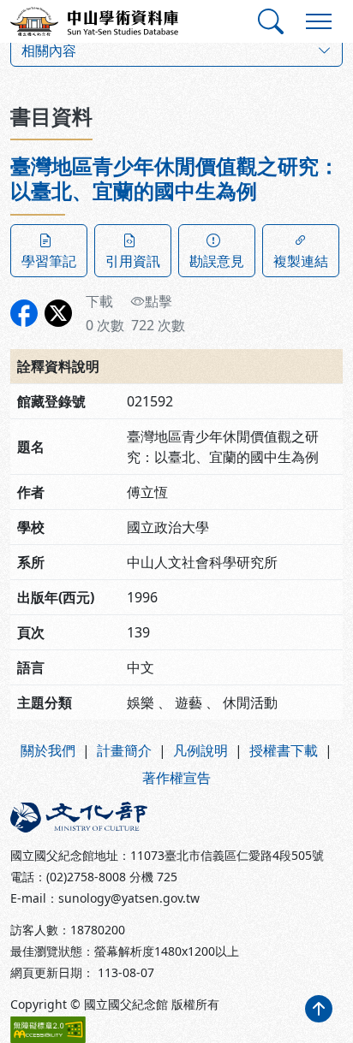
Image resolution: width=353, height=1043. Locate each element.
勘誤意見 (216, 261)
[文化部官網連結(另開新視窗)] (88, 817)
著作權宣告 (176, 777)
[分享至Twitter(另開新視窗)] (58, 313)
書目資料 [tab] (51, 116)
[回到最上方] (318, 1008)
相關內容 (48, 50)
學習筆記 (48, 261)
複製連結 (300, 261)
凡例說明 (200, 750)
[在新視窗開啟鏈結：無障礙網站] (48, 1029)
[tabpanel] (176, 437)
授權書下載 (283, 750)
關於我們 (48, 750)
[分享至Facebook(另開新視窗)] (24, 313)
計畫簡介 (124, 750)
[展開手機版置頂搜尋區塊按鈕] (271, 21)
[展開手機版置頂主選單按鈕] (319, 21)
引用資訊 (132, 261)
